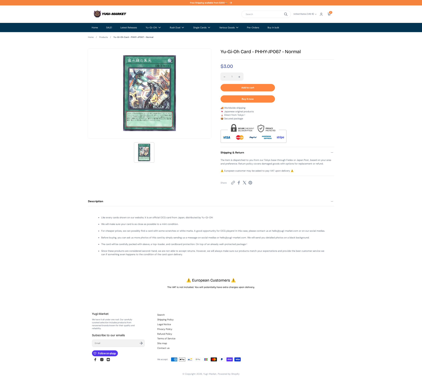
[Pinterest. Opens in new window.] (250, 183)
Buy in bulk (273, 27)
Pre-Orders (253, 27)
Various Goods (227, 27)
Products (103, 37)
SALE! (109, 27)
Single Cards (200, 27)
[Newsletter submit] (141, 343)
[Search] (286, 14)
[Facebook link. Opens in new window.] (95, 359)
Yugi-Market (210, 373)
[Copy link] (233, 183)
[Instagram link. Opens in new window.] (102, 359)
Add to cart (247, 87)
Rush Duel (175, 27)
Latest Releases (128, 27)
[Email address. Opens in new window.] (108, 359)
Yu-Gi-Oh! (151, 27)
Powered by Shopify (229, 373)
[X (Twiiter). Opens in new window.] (244, 183)
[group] (144, 152)
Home (95, 27)
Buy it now (248, 98)
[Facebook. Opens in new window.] (239, 183)
